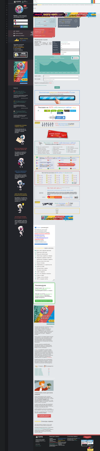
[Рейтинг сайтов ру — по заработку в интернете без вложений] (90, 448)
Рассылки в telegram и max (40, 236)
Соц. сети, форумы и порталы (44, 273)
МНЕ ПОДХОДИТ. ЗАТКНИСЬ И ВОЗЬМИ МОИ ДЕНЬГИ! (44, 416)
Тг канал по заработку (18, 49)
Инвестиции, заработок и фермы (44, 255)
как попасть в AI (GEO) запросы (43, 294)
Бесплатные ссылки (62, 442)
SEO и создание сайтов (42, 278)
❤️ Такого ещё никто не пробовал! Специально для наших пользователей (20, 92)
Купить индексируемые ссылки (44, 300)
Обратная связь (61, 445)
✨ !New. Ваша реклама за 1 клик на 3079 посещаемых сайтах (20, 102)
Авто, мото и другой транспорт (44, 250)
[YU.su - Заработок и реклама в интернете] (90, 450)
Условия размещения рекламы (41, 85)
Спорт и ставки (40, 275)
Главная (17, 31)
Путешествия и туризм (42, 268)
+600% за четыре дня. (18, 45)
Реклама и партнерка (42, 270)
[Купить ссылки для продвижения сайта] (57, 103)
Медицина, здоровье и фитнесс (44, 257)
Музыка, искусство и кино (43, 261)
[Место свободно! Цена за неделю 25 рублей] (20, 81)
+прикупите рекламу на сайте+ (41, 241)
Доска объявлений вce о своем (41, 231)
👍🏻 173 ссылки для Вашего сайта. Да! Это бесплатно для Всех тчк (20, 112)
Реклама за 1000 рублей (39, 375)
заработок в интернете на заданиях (43, 289)
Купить (57, 87)
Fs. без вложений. (17, 48)
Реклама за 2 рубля (38, 369)
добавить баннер (92, 17)
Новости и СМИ (40, 266)
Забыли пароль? (17, 27)
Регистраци (17, 26)
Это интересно (53, 441)
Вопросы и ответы (19, 35)
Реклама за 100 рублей (39, 373)
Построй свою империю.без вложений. (42, 232)
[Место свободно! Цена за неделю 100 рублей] (80, 16)
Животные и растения (42, 252)
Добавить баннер (23, 83)
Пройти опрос (38, 445)
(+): (43, 82)
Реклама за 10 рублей (38, 372)
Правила (60, 444)
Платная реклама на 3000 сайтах (62, 439)
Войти (25, 26)
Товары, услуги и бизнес (42, 277)
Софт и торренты (41, 271)
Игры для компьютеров (42, 254)
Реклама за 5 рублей (38, 371)
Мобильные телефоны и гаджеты (45, 259)
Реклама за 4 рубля (38, 370)
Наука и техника (40, 263)
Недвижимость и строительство (44, 264)
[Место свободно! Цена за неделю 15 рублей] (57, 219)
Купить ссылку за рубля (41, 244)
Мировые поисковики (54, 442)
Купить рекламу (19, 33)
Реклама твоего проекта (39, 240)
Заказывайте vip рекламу (19, 44)
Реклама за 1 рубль (38, 368)
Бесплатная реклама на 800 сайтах (53, 444)
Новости (51, 440)
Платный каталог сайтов (61, 441)
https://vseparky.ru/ (64, 42)
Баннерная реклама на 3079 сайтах (53, 445)
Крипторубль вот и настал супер (41, 229)
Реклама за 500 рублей (39, 374)
